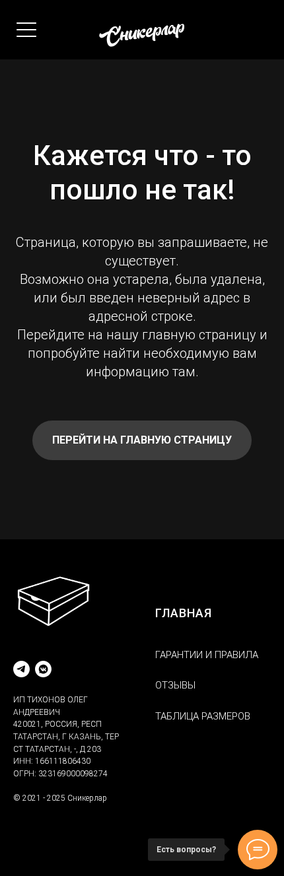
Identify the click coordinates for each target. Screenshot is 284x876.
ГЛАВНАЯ (183, 613)
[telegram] (21, 669)
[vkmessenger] (43, 669)
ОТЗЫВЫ (175, 685)
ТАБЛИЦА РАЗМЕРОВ (202, 716)
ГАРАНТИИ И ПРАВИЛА (206, 655)
